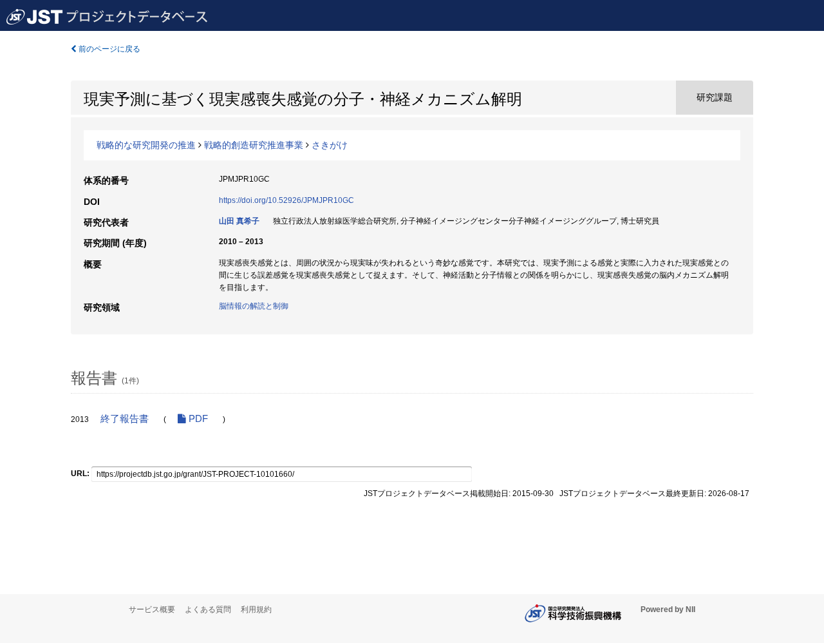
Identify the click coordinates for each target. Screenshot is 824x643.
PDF (197, 419)
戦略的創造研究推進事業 (253, 145)
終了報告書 (124, 419)
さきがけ (330, 145)
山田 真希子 (239, 221)
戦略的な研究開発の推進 (146, 145)
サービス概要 (152, 609)
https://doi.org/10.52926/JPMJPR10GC (286, 200)
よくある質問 (208, 609)
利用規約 (256, 609)
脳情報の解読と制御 (253, 306)
